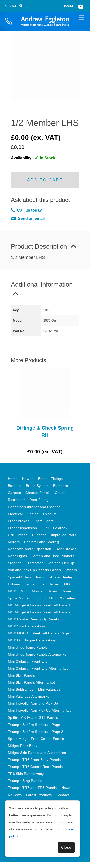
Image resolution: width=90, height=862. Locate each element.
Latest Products (39, 795)
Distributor (16, 500)
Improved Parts (63, 535)
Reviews (15, 795)
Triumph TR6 (45, 598)
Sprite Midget (19, 598)
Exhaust (49, 514)
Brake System (37, 486)
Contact (62, 795)
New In (28, 479)
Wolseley (67, 598)
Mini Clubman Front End (28, 661)
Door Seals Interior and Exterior (34, 507)
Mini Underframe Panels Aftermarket (38, 654)
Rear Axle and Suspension (29, 549)
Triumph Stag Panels (25, 781)
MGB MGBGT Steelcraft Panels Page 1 (40, 633)
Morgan (38, 591)
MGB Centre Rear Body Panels (33, 619)
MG (67, 584)
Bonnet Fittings (50, 479)
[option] (45, 411)
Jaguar (30, 584)
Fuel (45, 528)
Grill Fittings (18, 535)
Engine (33, 514)
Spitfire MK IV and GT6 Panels (33, 717)
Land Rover (50, 584)
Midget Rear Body (23, 746)
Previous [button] (22, 411)
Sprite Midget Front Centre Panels (36, 739)
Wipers (71, 570)
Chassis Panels (38, 493)
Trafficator (34, 563)
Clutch (60, 493)
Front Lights (44, 521)
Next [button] (68, 411)
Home (13, 479)
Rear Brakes (66, 549)
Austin (41, 577)
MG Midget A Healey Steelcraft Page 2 (39, 612)
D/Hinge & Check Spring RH (45, 431)
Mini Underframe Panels (28, 647)
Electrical (15, 514)
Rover (67, 591)
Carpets (14, 493)
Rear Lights (17, 556)
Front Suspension (22, 528)
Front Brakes (18, 521)
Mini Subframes (21, 689)
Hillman (14, 584)
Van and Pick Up (61, 563)
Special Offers (19, 577)
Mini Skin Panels (21, 675)
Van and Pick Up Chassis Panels (34, 570)
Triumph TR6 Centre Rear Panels (35, 767)
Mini (24, 591)
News (66, 788)
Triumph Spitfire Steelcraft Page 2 (36, 732)
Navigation (81, 17)
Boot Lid (15, 486)
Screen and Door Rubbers (53, 556)
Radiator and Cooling (41, 542)
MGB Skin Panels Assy (26, 626)
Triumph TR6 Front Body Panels (34, 760)
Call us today (29, 210)
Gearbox (60, 528)
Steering (15, 563)
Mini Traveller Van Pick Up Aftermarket (39, 710)
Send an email (31, 218)
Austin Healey (61, 577)
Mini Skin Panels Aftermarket (31, 682)
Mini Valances (49, 689)
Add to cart (45, 180)
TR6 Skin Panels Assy (26, 774)
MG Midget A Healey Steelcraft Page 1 (39, 605)
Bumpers (60, 486)
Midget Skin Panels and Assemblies (37, 753)
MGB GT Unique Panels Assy (32, 640)
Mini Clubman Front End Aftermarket (38, 668)
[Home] (45, 21)
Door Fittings (40, 500)
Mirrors (14, 542)
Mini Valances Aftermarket (29, 696)
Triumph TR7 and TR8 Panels (32, 788)
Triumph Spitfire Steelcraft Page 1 (36, 725)
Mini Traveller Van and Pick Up (33, 703)
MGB (12, 591)
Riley (53, 591)
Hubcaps (39, 535)
